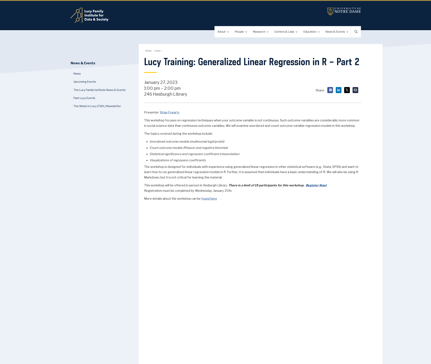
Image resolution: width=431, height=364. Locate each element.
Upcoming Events (84, 81)
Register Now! (316, 185)
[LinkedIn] (338, 90)
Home (148, 50)
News (77, 73)
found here (209, 198)
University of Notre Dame (344, 11)
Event (158, 50)
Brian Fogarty (170, 112)
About (222, 31)
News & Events (335, 31)
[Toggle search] (356, 31)
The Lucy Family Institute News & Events (99, 90)
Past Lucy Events (84, 98)
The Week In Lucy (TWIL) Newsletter (97, 106)
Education (309, 31)
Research (259, 31)
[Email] (355, 90)
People (239, 31)
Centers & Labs (284, 31)
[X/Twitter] (347, 90)
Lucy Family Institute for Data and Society (157, 15)
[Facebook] (330, 90)
